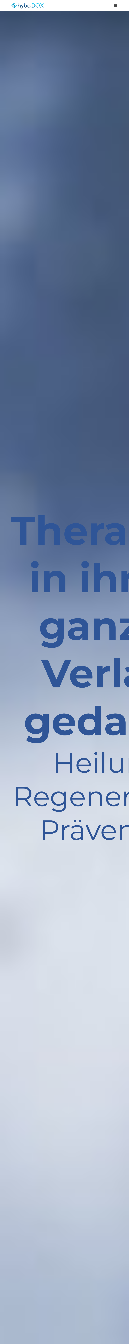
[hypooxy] (27, 5)
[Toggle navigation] (115, 5)
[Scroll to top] (122, 1337)
